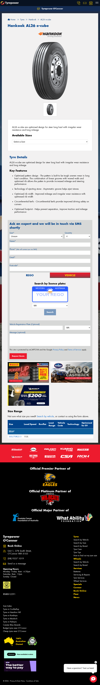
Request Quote (18, 356)
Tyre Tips (77, 552)
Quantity (68, 233)
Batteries (77, 571)
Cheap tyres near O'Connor (14, 631)
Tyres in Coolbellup (11, 609)
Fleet (76, 594)
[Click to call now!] (78, 3)
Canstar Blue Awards (11, 625)
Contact (77, 587)
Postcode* (14, 265)
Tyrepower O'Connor (52, 8)
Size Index (7, 606)
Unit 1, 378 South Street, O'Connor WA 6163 (20, 552)
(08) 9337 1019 (16, 558)
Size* (12, 233)
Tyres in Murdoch (10, 618)
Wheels (77, 558)
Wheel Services (80, 581)
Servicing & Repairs (82, 574)
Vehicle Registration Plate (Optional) (25, 324)
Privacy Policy (58, 350)
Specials (78, 584)
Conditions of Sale (32, 681)
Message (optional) (17, 332)
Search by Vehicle (81, 540)
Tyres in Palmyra (10, 621)
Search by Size (80, 543)
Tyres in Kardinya (10, 615)
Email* (12, 257)
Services (78, 568)
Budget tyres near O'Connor (14, 628)
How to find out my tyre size (85, 555)
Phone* (23, 249)
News (76, 597)
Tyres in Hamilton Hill (12, 612)
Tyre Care (78, 549)
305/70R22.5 (15, 436)
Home (12, 19)
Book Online (80, 590)
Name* (13, 241)
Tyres (76, 536)
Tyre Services (79, 578)
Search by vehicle (45, 416)
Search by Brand (80, 546)
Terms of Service (74, 350)
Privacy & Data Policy (17, 681)
